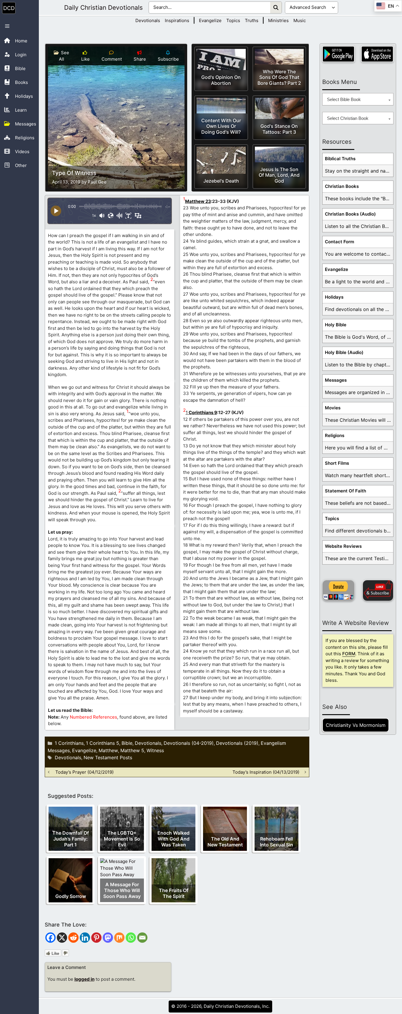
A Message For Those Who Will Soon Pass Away (122, 890)
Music (299, 20)
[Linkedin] (85, 937)
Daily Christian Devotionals (103, 7)
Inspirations (177, 20)
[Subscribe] (378, 590)
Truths (251, 20)
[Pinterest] (96, 937)
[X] (62, 937)
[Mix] (119, 937)
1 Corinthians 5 (102, 743)
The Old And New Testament (225, 842)
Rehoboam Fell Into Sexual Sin (276, 842)
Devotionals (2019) (237, 743)
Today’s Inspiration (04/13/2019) (265, 772)
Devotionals (147, 20)
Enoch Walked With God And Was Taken (173, 839)
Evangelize (210, 20)
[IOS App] (377, 54)
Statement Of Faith (345, 491)
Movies (332, 408)
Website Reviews (343, 546)
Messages (336, 380)
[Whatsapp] (131, 937)
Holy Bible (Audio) (344, 352)
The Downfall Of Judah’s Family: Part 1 (70, 839)
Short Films (337, 463)
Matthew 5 (132, 750)
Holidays (334, 297)
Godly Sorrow (70, 896)
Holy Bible (335, 324)
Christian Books (342, 186)
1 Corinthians (69, 743)
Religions (334, 435)
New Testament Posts (108, 757)
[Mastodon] (108, 937)
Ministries (278, 20)
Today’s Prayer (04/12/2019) (84, 772)
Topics (233, 20)
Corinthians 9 (202, 412)
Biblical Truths (340, 158)
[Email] (142, 937)
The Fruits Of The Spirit (173, 893)
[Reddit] (73, 937)
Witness (155, 750)
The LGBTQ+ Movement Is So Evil (122, 839)
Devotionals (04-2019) (189, 743)
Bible (127, 743)
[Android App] (338, 54)
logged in (84, 979)
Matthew (108, 750)
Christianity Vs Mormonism (356, 725)
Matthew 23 (198, 201)
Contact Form (339, 241)
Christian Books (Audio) (350, 214)
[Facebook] (50, 937)
